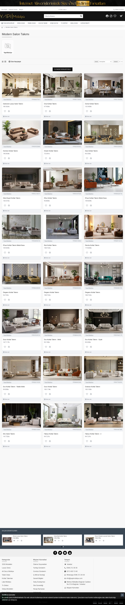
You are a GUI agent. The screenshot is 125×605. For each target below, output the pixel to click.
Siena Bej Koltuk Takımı (60, 536)
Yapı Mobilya (7, 99)
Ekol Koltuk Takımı (50, 245)
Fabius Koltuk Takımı (51, 434)
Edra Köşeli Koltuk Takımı (11, 198)
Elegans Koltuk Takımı (10, 292)
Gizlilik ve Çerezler (23, 600)
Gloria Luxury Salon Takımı (20, 536)
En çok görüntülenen (9, 531)
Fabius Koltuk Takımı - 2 (93, 434)
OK (122, 595)
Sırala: (96, 61)
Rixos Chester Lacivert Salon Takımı (105, 536)
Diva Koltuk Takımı (50, 104)
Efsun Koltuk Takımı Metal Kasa (96, 198)
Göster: (116, 61)
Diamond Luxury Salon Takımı (13, 104)
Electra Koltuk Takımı (92, 245)
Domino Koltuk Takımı (10, 151)
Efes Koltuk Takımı (50, 198)
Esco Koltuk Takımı (50, 387)
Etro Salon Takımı (9, 434)
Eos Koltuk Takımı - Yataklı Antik (14, 387)
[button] (61, 546)
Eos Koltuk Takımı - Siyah (93, 340)
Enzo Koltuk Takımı (9, 340)
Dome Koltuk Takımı (92, 104)
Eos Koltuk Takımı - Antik (52, 340)
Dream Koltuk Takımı (51, 151)
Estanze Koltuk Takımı (92, 387)
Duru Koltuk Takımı (91, 151)
